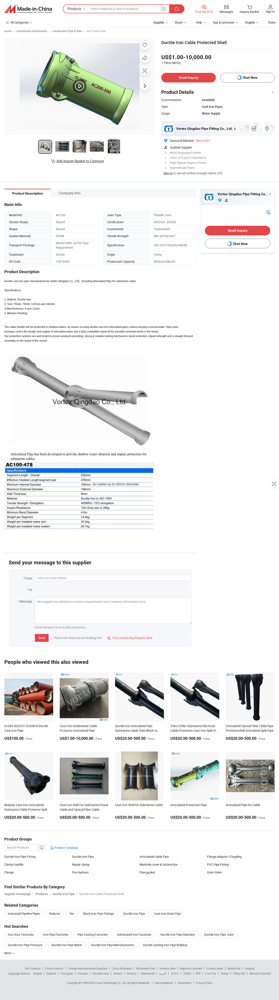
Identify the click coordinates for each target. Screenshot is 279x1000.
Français (83, 973)
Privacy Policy (204, 983)
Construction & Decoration (31, 31)
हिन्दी (198, 973)
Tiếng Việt (239, 973)
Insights (249, 968)
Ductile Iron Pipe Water (66, 945)
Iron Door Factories (21, 934)
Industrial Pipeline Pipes (24, 913)
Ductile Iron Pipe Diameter (177, 934)
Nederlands (148, 973)
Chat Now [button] (250, 77)
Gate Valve (214, 872)
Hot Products (33, 968)
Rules (272, 22)
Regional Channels (191, 968)
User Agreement (164, 983)
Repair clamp (81, 864)
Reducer (54, 913)
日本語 (187, 973)
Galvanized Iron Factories (134, 934)
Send (41, 638)
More (8, 953)
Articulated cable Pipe (154, 856)
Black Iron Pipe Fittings (98, 913)
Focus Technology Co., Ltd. (111, 983)
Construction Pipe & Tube (67, 31)
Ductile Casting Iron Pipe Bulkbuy (165, 945)
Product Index (215, 968)
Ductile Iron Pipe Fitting (20, 856)
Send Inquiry (189, 77)
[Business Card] (268, 212)
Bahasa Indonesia (260, 973)
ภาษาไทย (210, 973)
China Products (54, 968)
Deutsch (131, 973)
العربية (162, 973)
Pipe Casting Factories (92, 934)
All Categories (19, 22)
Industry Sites (167, 968)
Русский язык (100, 973)
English (37, 973)
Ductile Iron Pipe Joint (219, 934)
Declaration (184, 983)
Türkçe (224, 973)
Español (51, 973)
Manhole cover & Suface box (159, 864)
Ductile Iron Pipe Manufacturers (112, 945)
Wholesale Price (145, 968)
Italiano (117, 973)
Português (67, 973)
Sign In (168, 173)
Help (199, 22)
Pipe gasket (147, 872)
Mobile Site (234, 968)
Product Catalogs (66, 848)
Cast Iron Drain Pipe (167, 913)
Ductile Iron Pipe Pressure (25, 945)
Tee (71, 913)
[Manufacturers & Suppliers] (28, 9)
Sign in (270, 11)
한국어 (175, 973)
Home (8, 31)
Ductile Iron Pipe (83, 856)
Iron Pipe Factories (55, 934)
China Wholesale (122, 968)
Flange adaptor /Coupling (224, 856)
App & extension (224, 22)
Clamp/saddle (13, 864)
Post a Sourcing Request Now (130, 638)
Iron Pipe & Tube (96, 31)
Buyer (179, 22)
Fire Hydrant (80, 872)
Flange (9, 872)
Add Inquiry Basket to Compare (80, 161)
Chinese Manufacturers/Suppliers (87, 968)
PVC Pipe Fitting (218, 864)
